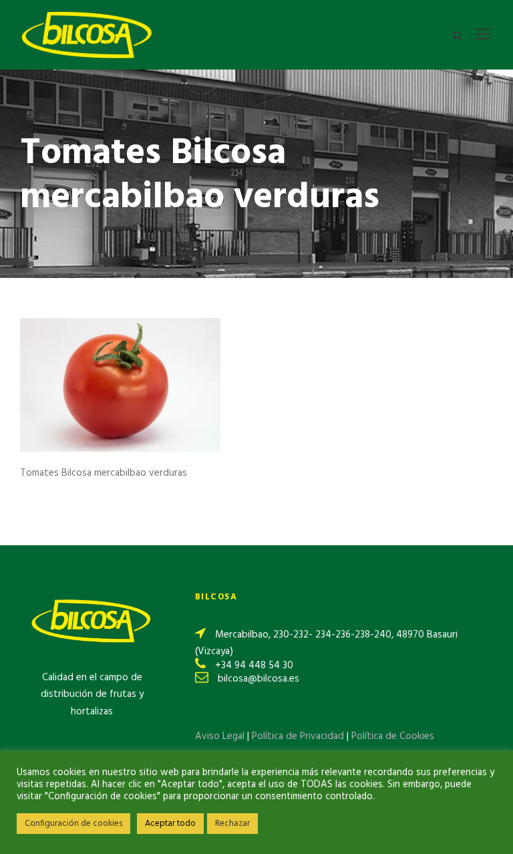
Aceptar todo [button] (170, 824)
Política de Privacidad (299, 736)
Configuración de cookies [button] (73, 824)
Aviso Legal (219, 736)
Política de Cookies (392, 736)
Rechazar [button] (232, 824)
